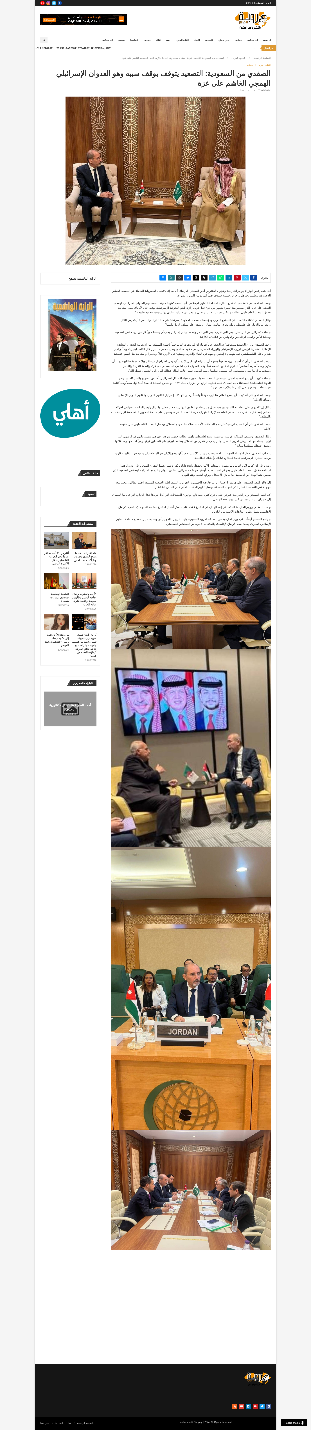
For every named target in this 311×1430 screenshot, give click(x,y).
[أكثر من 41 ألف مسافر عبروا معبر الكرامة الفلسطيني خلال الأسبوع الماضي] (56, 540)
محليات (238, 40)
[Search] (44, 40)
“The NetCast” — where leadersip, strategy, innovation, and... (73, 48)
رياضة (168, 40)
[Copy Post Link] (204, 277)
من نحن (121, 40)
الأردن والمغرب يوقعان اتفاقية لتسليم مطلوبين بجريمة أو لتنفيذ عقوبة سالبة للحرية (84, 599)
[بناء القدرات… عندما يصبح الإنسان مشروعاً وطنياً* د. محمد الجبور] (84, 540)
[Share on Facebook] (253, 277)
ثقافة (158, 40)
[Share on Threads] (196, 277)
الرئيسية (267, 40)
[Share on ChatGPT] (179, 277)
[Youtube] (42, 3)
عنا (69, 1423)
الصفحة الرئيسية (262, 57)
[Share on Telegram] (212, 277)
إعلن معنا (44, 1423)
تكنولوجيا (134, 40)
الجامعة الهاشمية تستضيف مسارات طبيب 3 (59, 597)
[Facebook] (60, 3)
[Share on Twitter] (245, 277)
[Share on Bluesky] (187, 277)
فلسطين (209, 40)
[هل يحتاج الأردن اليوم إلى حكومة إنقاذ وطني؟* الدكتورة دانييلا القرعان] (56, 622)
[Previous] (254, 48)
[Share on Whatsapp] (220, 277)
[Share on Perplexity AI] (171, 277)
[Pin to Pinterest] (237, 277)
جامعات (147, 40)
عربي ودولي (223, 40)
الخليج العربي (183, 40)
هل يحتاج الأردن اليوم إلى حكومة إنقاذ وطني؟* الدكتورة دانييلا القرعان (57, 640)
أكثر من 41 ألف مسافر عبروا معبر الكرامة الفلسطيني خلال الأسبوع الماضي (56, 558)
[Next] (257, 48)
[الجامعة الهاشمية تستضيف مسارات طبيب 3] (56, 581)
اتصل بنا (59, 1423)
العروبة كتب (252, 40)
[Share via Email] (162, 277)
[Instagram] (48, 3)
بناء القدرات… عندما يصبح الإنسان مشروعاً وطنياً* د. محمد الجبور (85, 557)
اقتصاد (197, 40)
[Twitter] (54, 3)
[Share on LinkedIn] (229, 277)
